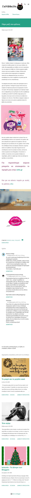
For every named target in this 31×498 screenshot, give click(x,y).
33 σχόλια (12, 439)
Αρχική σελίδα (5, 14)
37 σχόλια (12, 485)
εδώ (11, 184)
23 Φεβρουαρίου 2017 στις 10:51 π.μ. (16, 302)
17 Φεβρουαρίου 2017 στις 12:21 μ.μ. (16, 276)
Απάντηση (9, 271)
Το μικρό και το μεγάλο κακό (13, 379)
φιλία (13, 240)
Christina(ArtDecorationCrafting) (14, 274)
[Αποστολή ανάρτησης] (22, 240)
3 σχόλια (12, 394)
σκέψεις (9, 240)
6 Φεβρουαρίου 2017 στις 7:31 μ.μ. (16, 255)
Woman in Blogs (10, 253)
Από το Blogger (16, 494)
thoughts (17, 240)
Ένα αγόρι (6, 423)
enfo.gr (19, 170)
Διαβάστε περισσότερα (23, 394)
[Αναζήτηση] (25, 3)
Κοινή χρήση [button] (5, 242)
